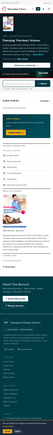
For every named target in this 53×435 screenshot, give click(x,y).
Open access (22, 59)
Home (5, 36)
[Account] (43, 9)
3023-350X (20, 230)
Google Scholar (25, 349)
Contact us (47, 3)
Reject (17, 431)
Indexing (6, 405)
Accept (7, 431)
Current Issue (8, 365)
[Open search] (32, 9)
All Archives (10, 267)
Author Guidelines (10, 393)
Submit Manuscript (16, 298)
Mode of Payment (10, 401)
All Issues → (45, 101)
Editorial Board (9, 373)
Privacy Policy (8, 426)
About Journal (8, 377)
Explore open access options (17, 74)
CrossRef (10, 349)
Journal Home (8, 361)
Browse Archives (16, 305)
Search (44, 83)
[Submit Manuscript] (38, 9)
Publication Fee (9, 397)
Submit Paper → (15, 132)
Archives (6, 369)
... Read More (37, 54)
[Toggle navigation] (48, 8)
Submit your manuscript (26, 65)
